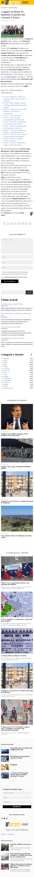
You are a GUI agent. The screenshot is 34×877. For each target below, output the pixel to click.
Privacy (3, 834)
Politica (5, 386)
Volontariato (13, 7)
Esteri (5, 372)
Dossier (5, 366)
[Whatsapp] (22, 223)
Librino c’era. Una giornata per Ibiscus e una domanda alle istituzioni (15, 583)
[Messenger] (7, 223)
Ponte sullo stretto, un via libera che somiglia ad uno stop (21, 748)
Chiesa (5, 361)
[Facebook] (4, 223)
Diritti (5, 364)
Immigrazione (7, 378)
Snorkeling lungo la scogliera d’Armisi (12, 304)
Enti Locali (6, 370)
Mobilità (5, 384)
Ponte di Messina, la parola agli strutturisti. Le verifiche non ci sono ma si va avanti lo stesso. (21, 855)
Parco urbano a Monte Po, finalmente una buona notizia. (16, 536)
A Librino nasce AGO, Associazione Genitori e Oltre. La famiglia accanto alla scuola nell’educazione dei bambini (15, 728)
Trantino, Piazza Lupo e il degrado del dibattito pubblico (16, 467)
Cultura (5, 362)
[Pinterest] (15, 223)
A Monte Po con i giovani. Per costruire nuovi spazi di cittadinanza (17, 502)
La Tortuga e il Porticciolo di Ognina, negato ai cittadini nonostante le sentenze (19, 774)
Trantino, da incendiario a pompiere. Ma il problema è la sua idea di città (14, 434)
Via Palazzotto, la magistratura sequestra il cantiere (20, 757)
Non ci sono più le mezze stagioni (11, 327)
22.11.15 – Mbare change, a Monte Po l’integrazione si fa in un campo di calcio (14, 105)
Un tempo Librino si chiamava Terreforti (13, 656)
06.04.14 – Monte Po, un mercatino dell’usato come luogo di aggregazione (15, 111)
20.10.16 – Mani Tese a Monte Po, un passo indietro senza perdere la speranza (15, 99)
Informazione (7, 380)
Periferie (4, 7)
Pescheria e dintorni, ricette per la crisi (20, 845)
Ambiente (6, 359)
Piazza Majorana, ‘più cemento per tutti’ (12, 338)
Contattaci (10, 834)
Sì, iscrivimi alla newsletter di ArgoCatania (14, 277)
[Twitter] (11, 223)
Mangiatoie (13, 764)
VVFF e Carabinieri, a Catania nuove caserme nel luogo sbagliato (16, 620)
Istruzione (6, 382)
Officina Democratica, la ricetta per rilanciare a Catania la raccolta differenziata (21, 865)
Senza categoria (8, 388)
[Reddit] (26, 223)
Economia (6, 368)
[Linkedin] (19, 223)
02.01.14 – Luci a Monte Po (12, 115)
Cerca (29, 292)
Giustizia (5, 376)
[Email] (30, 223)
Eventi (5, 374)
